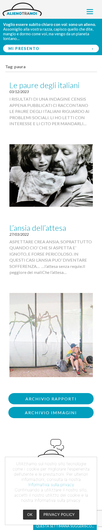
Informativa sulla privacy (51, 484)
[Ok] (90, 490)
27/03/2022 (19, 234)
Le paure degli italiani (44, 85)
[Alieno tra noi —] (51, 9)
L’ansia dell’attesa (37, 227)
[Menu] (90, 11)
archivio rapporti (51, 398)
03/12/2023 (19, 91)
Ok (30, 514)
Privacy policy (59, 514)
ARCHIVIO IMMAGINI (51, 412)
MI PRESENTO (23, 48)
